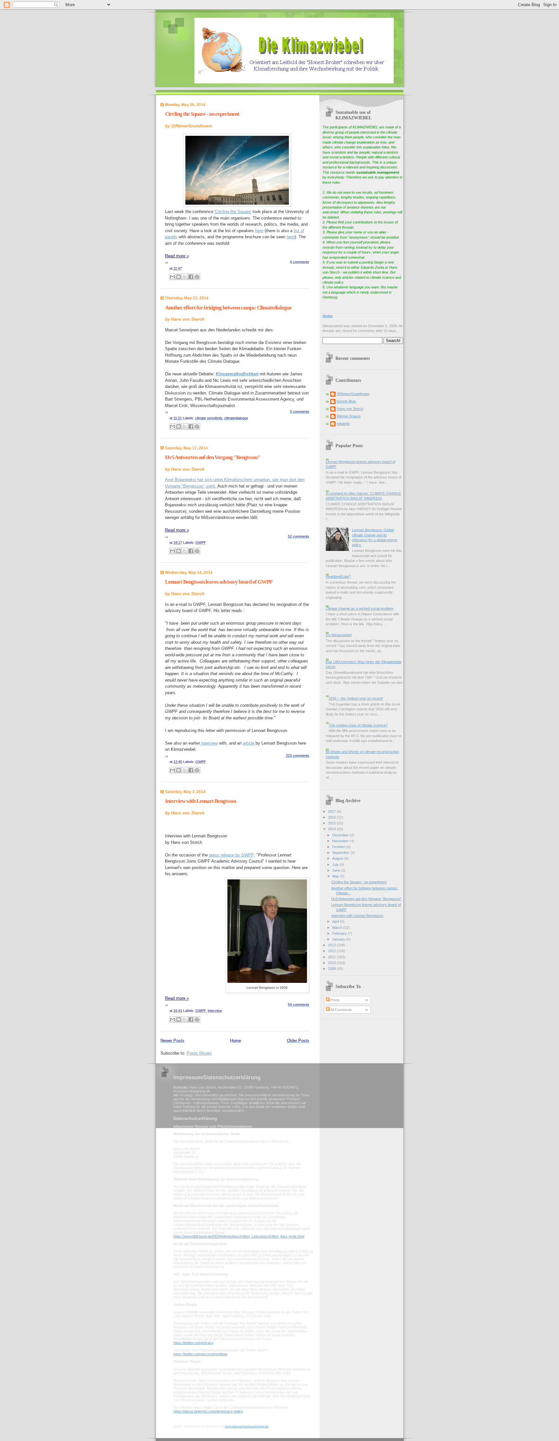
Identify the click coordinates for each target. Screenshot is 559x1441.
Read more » (177, 255)
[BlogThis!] (178, 277)
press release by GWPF (231, 855)
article (249, 743)
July (336, 864)
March (337, 928)
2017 (332, 811)
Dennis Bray (346, 401)
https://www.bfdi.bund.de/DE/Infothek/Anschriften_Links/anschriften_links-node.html (238, 1236)
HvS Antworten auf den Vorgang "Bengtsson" (212, 457)
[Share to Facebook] (191, 277)
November (341, 841)
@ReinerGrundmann (353, 394)
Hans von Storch (350, 409)
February (340, 933)
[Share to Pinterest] (197, 277)
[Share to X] (184, 277)
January (339, 939)
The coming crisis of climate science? (358, 725)
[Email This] (172, 277)
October (339, 847)
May (336, 876)
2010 (332, 963)
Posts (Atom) (199, 1053)
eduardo (343, 423)
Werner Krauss (349, 416)
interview (209, 743)
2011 (332, 957)
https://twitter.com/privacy (193, 1343)
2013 (332, 945)
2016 (332, 817)
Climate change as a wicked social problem (359, 608)
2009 (332, 969)
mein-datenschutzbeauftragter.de (247, 1426)
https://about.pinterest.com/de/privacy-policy (208, 1411)
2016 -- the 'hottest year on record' (356, 698)
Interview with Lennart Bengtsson (200, 801)
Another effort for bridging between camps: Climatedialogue (228, 308)
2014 (332, 829)
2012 (332, 951)
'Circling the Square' (232, 211)
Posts (335, 1000)
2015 (332, 823)
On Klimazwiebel (339, 635)
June (336, 870)
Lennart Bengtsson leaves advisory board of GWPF (218, 582)
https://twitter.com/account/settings (200, 1354)
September (341, 853)
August (338, 858)
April (336, 921)
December (341, 835)
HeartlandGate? (338, 576)
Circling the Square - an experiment (202, 114)
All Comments (341, 1010)
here (259, 230)
